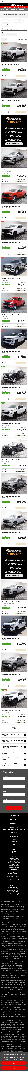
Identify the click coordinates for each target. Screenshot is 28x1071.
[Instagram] (15, 852)
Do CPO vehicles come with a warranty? (11, 752)
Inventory (13, 815)
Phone (4, 791)
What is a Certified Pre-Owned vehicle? (11, 735)
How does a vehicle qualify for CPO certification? (13, 746)
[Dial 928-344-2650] (4, 1)
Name (7, 776)
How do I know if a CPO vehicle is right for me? (12, 764)
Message (8, 799)
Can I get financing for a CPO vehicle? (11, 758)
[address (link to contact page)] (2, 1)
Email (7, 783)
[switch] (26, 1)
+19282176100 (14, 841)
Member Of (13, 823)
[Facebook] (12, 852)
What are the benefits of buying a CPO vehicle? (12, 741)
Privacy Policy (19, 1059)
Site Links (12, 819)
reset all (12, 25)
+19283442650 (14, 836)
